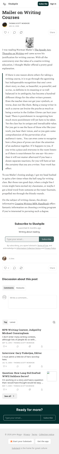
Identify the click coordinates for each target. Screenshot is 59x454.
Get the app (43, 441)
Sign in (53, 4)
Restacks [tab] (20, 288)
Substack (16, 448)
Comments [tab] (9, 288)
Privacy (27, 434)
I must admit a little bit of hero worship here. (20, 358)
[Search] (54, 322)
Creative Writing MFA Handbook (32, 204)
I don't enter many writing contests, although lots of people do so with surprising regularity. (19, 338)
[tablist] (14, 288)
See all (7, 396)
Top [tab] (5, 322)
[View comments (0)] (14, 32)
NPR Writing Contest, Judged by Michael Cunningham (21, 331)
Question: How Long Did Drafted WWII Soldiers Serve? (21, 374)
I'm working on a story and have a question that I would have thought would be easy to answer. (22, 381)
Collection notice (46, 434)
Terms (34, 434)
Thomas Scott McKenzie (19, 23)
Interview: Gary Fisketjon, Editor (22, 353)
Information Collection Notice (29, 248)
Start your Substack (22, 441)
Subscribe (43, 4)
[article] (29, 338)
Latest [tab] (12, 322)
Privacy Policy (50, 248)
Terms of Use (42, 245)
